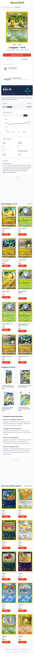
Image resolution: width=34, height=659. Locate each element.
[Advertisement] (17, 188)
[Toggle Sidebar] (2, 2)
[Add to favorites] (12, 234)
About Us (9, 651)
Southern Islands (9, 7)
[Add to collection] (14, 234)
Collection (25, 59)
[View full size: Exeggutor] (17, 27)
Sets (2, 7)
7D (16, 115)
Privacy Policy (24, 651)
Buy (7, 234)
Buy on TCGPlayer (18, 55)
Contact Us (16, 651)
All (29, 115)
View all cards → (28, 486)
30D (21, 115)
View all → (30, 204)
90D (25, 115)
